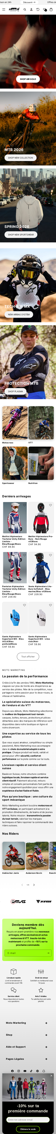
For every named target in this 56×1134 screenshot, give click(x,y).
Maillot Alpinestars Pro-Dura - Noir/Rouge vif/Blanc (40, 539)
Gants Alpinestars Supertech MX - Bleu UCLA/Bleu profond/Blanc (13, 640)
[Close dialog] (51, 1075)
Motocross (7, 442)
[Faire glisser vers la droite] (33, 884)
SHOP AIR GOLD (28, 79)
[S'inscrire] (48, 953)
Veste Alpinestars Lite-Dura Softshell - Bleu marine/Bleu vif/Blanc (40, 589)
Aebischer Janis (10, 873)
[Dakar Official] (43, 901)
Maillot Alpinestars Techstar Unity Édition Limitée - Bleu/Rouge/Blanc (13, 540)
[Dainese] (18, 901)
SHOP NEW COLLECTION (20, 157)
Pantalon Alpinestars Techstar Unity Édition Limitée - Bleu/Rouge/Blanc (13, 590)
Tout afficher (28, 656)
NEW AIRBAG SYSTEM (19, 314)
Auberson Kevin (34, 873)
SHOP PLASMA (15, 391)
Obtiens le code (28, 1129)
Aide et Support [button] (16, 1046)
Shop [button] (9, 1034)
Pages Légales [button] (15, 1058)
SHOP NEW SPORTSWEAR (21, 234)
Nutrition (33, 483)
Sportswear (8, 483)
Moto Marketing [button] (16, 1022)
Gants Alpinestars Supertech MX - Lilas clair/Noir (39, 639)
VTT (30, 442)
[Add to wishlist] (24, 505)
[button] (3, 9)
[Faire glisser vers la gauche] (22, 884)
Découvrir (29, 2)
